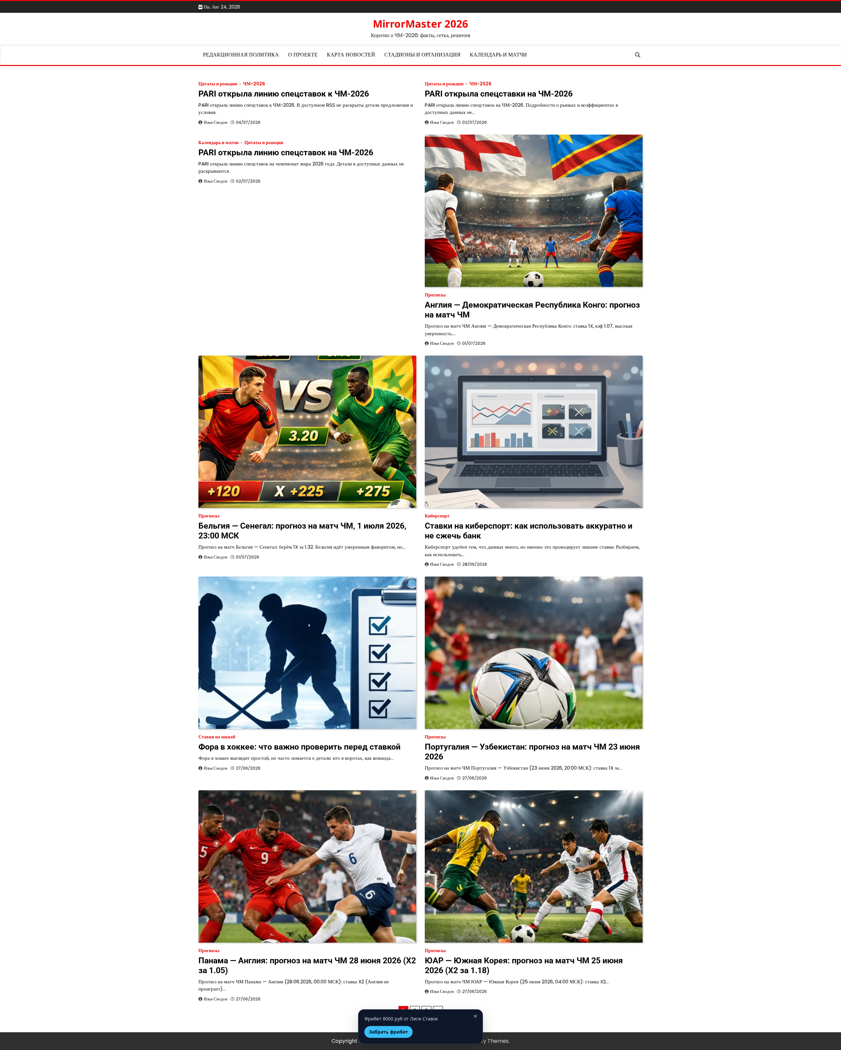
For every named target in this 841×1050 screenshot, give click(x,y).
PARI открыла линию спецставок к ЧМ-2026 (283, 93)
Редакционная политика (241, 54)
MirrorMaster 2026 (420, 24)
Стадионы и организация (422, 54)
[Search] (638, 55)
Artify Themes (490, 1041)
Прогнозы (435, 295)
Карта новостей (351, 54)
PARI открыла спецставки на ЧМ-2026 (499, 93)
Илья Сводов (215, 122)
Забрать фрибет (388, 1032)
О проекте (303, 54)
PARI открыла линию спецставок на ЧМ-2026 (285, 152)
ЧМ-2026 (254, 84)
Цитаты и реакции (217, 84)
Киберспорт (437, 516)
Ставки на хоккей (216, 737)
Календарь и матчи (498, 54)
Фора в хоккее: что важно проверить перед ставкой (299, 747)
